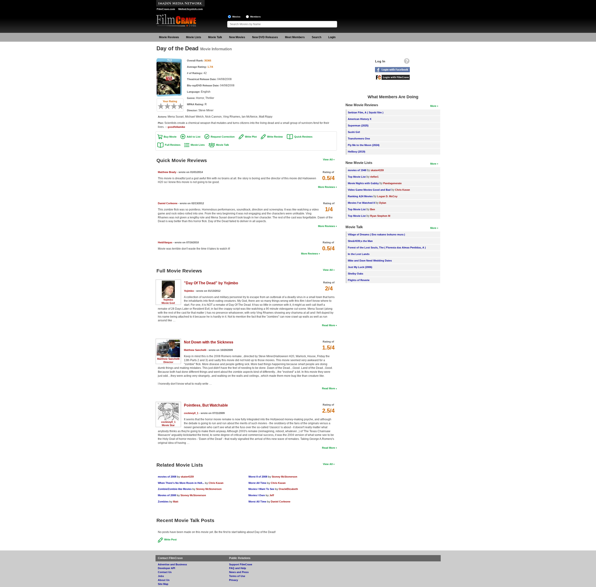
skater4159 (187, 476)
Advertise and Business (172, 564)
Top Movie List (357, 176)
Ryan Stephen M (380, 215)
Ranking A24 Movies (360, 196)
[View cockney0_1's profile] (168, 404)
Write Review (275, 136)
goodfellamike (176, 127)
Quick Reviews (303, 136)
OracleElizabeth (288, 489)
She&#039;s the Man (360, 241)
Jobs (161, 576)
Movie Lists (193, 37)
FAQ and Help (237, 568)
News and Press (239, 572)
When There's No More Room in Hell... (181, 483)
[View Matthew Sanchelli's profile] (168, 341)
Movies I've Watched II (361, 202)
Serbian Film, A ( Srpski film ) (365, 112)
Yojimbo (168, 299)
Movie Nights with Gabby (363, 183)
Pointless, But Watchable (206, 405)
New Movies (237, 37)
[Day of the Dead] (169, 59)
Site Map (163, 584)
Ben (372, 209)
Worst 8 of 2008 (257, 476)
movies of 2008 (167, 476)
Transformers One (359, 138)
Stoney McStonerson (209, 489)
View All (328, 159)
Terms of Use (237, 576)
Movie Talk (215, 37)
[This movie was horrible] (162, 106)
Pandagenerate (392, 183)
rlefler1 (374, 176)
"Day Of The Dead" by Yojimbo (211, 283)
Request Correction (223, 136)
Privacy (233, 580)
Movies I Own (256, 495)
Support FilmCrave (240, 564)
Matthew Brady (167, 172)
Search (316, 37)
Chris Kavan (216, 483)
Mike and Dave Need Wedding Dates (370, 260)
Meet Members (295, 37)
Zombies (163, 501)
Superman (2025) (358, 125)
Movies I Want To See (261, 489)
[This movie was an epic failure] (159, 106)
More (433, 106)
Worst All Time (257, 483)
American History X (359, 119)
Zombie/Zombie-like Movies (175, 489)
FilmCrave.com (166, 9)
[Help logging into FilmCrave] (407, 62)
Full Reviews (172, 144)
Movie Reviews (169, 37)
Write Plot (251, 136)
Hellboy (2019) (356, 151)
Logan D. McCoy (387, 196)
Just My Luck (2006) (360, 267)
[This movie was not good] (165, 106)
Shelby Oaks (355, 273)
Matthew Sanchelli (168, 358)
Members (255, 16)
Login (331, 37)
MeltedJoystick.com (190, 9)
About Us (163, 580)
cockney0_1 (168, 422)
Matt (175, 501)
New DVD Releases (265, 37)
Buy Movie (170, 136)
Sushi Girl (354, 132)
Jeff (271, 495)
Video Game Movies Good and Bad (369, 189)
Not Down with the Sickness (208, 342)
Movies (236, 16)
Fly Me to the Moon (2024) (363, 145)
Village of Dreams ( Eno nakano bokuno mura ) (376, 234)
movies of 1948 (357, 170)
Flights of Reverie (358, 280)
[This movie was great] (178, 106)
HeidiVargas (165, 242)
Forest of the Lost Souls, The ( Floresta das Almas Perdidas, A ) (387, 247)
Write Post (170, 539)
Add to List (193, 136)
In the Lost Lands (358, 254)
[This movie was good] (175, 106)
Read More (328, 325)
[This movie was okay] (172, 106)
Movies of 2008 (167, 495)
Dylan (382, 202)
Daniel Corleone (167, 203)
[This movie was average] (169, 106)
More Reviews (326, 187)
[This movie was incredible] (182, 106)
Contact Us (165, 572)
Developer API (166, 568)
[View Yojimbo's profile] (168, 282)
